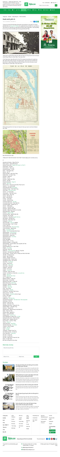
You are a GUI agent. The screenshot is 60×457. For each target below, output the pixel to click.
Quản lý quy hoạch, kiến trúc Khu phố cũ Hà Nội (27, 384)
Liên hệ (50, 415)
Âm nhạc (13, 423)
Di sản (27, 424)
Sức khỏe (21, 423)
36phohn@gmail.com (30, 449)
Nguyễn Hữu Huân (16, 165)
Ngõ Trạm (9, 183)
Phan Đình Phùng (12, 190)
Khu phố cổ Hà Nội (14, 26)
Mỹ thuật (13, 428)
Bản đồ (53, 9)
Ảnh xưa (20, 415)
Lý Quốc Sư (9, 270)
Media (27, 428)
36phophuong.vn (44, 417)
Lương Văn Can (21, 273)
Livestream (35, 417)
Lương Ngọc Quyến (10, 229)
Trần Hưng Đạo (13, 232)
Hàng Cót (9, 322)
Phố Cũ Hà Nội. (22, 16)
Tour (19, 9)
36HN (45, 419)
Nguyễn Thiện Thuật (11, 275)
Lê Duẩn (18, 316)
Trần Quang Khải (23, 299)
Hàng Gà (8, 327)
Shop (35, 9)
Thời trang (13, 425)
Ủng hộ (50, 423)
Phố (30, 9)
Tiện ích (46, 9)
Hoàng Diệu (12, 294)
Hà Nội (24, 9)
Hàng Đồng (13, 323)
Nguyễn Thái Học (16, 216)
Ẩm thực (13, 421)
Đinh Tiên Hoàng (15, 226)
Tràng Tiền (10, 287)
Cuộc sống (21, 421)
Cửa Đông (14, 236)
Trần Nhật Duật (16, 299)
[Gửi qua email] (38, 21)
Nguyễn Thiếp (10, 212)
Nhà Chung (13, 282)
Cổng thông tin (15, 16)
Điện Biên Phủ (11, 298)
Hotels (5, 9)
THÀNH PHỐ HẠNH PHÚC (13, 1)
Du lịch (12, 419)
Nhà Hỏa (10, 221)
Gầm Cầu (9, 274)
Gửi (36, 356)
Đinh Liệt (9, 285)
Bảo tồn (28, 426)
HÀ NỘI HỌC (5, 1)
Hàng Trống (10, 264)
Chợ (41, 9)
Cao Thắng (9, 247)
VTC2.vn (42, 422)
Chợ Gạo (14, 201)
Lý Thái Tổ (23, 165)
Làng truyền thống (27, 417)
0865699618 (30, 447)
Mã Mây (11, 289)
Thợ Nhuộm (10, 261)
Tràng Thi (14, 181)
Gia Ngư (8, 329)
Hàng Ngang (14, 187)
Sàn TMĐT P (5, 424)
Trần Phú (8, 231)
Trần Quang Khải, (11, 250)
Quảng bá (51, 421)
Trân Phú (12, 222)
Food (9, 9)
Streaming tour (36, 415)
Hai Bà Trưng (12, 315)
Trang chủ (5, 16)
